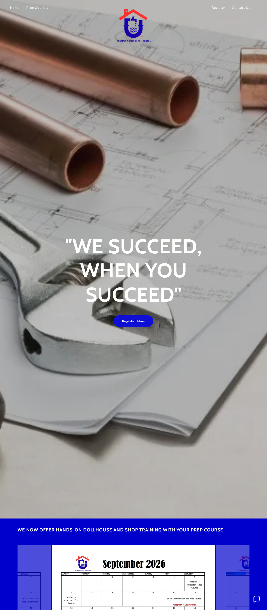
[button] (256, 599)
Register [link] (218, 7)
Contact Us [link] (241, 7)
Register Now (133, 321)
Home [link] (15, 7)
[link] (133, 6)
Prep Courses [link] (37, 7)
